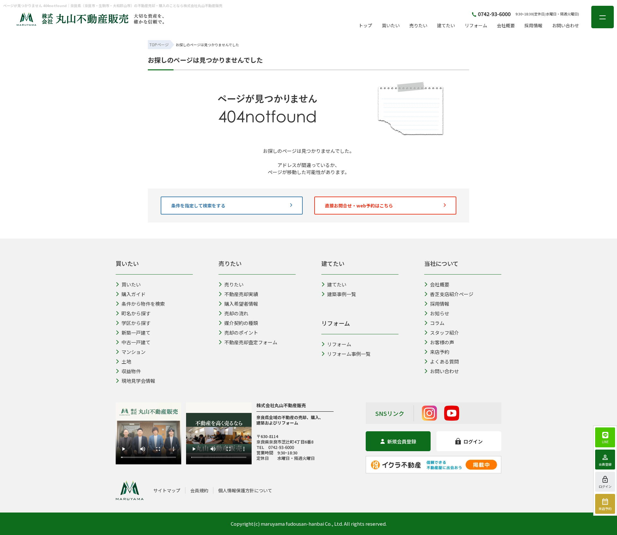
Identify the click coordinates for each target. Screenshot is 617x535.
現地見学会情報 (138, 380)
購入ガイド (133, 294)
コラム (437, 322)
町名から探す (135, 313)
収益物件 (131, 371)
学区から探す (135, 322)
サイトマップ (166, 490)
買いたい (391, 25)
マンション (133, 351)
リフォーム (476, 25)
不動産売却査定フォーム (250, 342)
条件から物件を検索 (188, 232)
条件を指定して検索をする (198, 205)
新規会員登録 (401, 441)
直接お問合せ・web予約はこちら (359, 205)
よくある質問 (444, 361)
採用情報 (533, 25)
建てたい (446, 25)
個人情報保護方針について (245, 490)
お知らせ (439, 313)
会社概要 (506, 25)
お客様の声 (442, 342)
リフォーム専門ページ (356, 232)
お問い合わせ (565, 25)
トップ (365, 25)
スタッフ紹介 (444, 332)
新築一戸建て (135, 332)
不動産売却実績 (241, 294)
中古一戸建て (135, 342)
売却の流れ (236, 313)
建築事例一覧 (341, 294)
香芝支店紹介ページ (451, 294)
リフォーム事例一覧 (349, 353)
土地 (126, 361)
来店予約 (439, 351)
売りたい (418, 25)
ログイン (473, 441)
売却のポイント (241, 332)
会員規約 (199, 490)
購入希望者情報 (260, 232)
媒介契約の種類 (241, 322)
